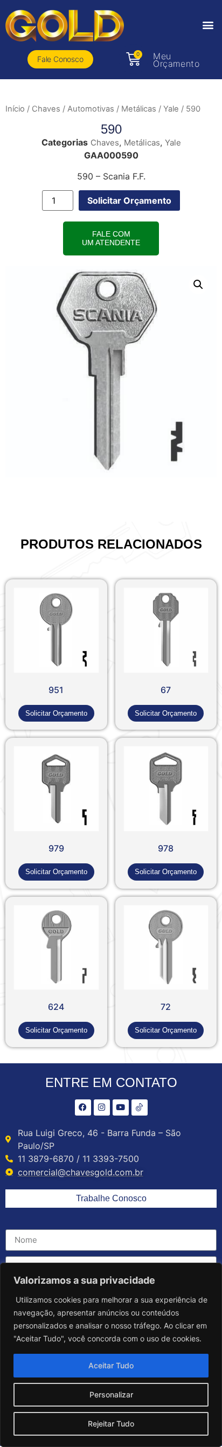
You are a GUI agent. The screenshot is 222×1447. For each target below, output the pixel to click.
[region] (111, 1355)
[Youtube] (121, 1107)
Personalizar (111, 1394)
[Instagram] (102, 1107)
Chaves (46, 109)
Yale (171, 109)
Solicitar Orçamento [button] (56, 713)
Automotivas (90, 109)
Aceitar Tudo (111, 1365)
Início (15, 109)
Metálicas (138, 109)
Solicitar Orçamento (129, 200)
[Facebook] (83, 1107)
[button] (208, 25)
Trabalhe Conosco (111, 1198)
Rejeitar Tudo (111, 1423)
